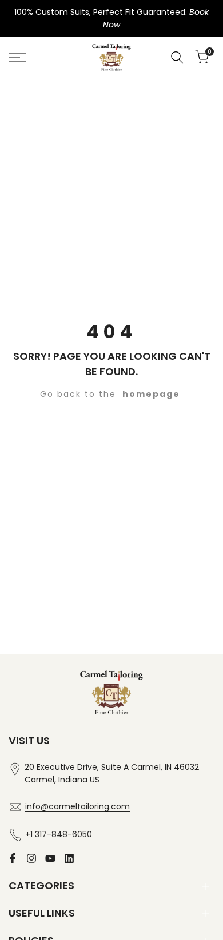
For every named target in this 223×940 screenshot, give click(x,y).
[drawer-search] (177, 57)
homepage (151, 394)
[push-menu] (17, 57)
